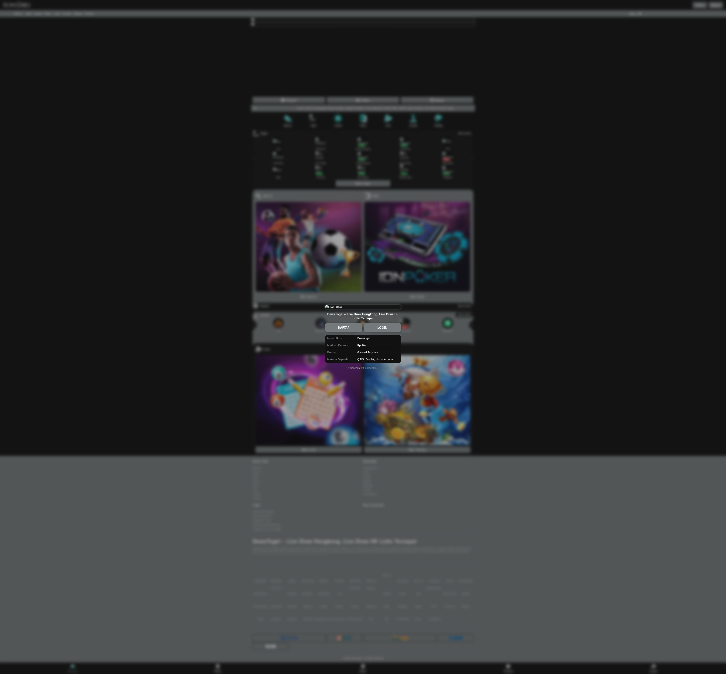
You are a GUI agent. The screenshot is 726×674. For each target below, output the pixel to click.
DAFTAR (344, 327)
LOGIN (382, 327)
